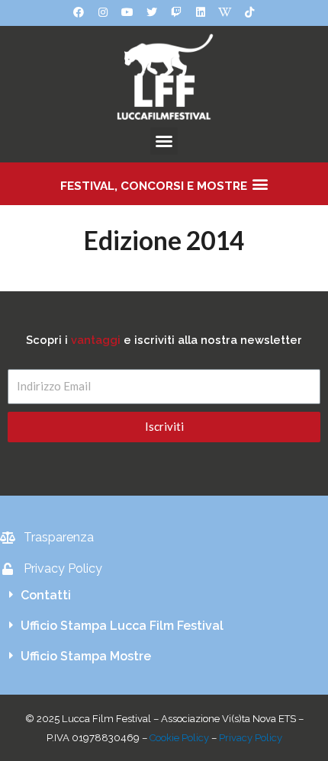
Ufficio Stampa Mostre (86, 656)
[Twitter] (151, 12)
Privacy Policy (250, 737)
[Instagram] (103, 12)
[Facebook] (78, 12)
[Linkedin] (200, 12)
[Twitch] (176, 12)
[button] (164, 141)
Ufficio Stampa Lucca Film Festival (122, 625)
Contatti (46, 595)
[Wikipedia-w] (225, 12)
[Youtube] (127, 12)
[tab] (164, 595)
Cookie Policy (179, 737)
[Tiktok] (249, 12)
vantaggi (96, 339)
